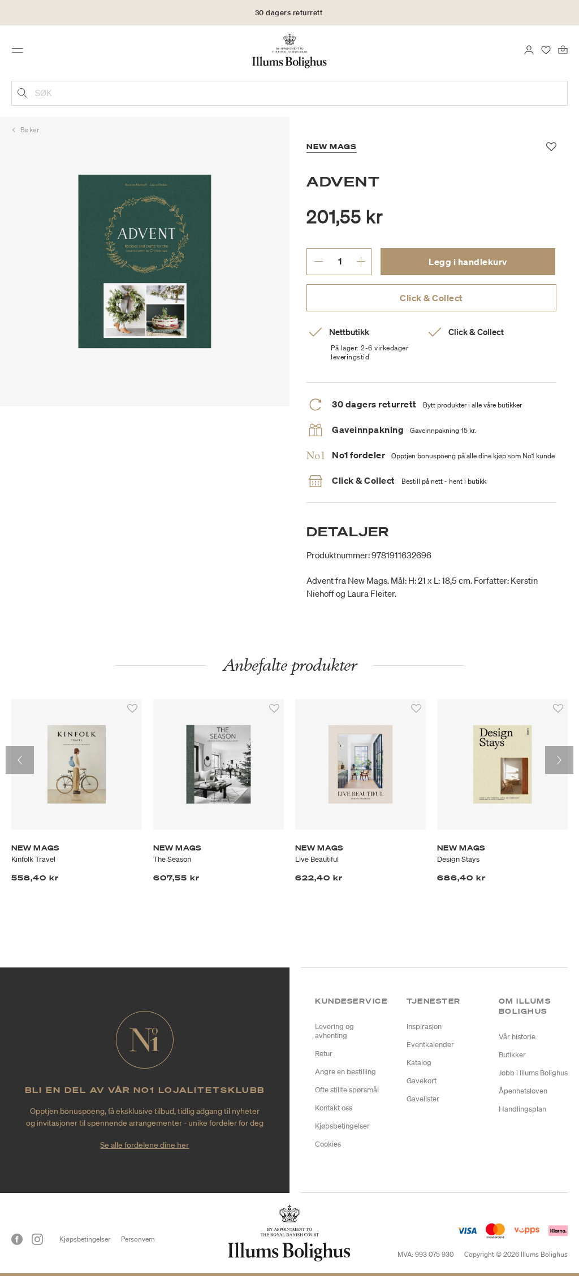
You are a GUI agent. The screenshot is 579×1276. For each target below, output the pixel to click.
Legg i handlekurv (468, 261)
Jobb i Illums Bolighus (533, 1073)
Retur (323, 1053)
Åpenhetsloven (523, 1091)
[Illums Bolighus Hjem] (289, 50)
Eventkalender (430, 1044)
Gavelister (423, 1099)
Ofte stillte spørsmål (347, 1090)
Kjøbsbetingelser (342, 1126)
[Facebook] (17, 1239)
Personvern (138, 1239)
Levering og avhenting (334, 1031)
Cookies (328, 1144)
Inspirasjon (424, 1026)
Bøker (30, 129)
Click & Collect (431, 297)
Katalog (419, 1062)
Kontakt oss (333, 1108)
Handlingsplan (522, 1109)
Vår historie (517, 1036)
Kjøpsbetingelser (84, 1239)
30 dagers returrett (289, 13)
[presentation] (20, 760)
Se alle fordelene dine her (144, 1145)
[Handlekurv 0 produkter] (563, 49)
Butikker (512, 1055)
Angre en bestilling (345, 1072)
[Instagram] (37, 1239)
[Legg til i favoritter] (132, 709)
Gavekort (422, 1081)
